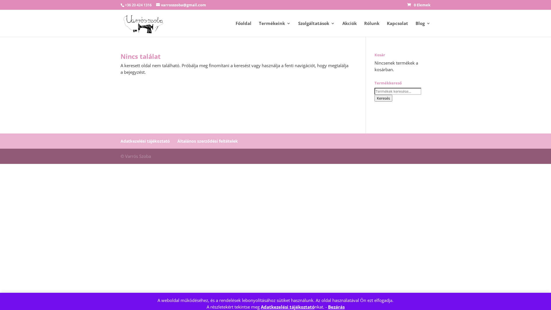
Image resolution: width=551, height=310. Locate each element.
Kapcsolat (397, 23)
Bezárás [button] (336, 307)
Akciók (349, 23)
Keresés (383, 98)
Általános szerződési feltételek (207, 141)
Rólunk (371, 23)
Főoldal (243, 23)
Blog (420, 23)
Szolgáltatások (313, 23)
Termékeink (272, 23)
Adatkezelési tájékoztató (288, 307)
